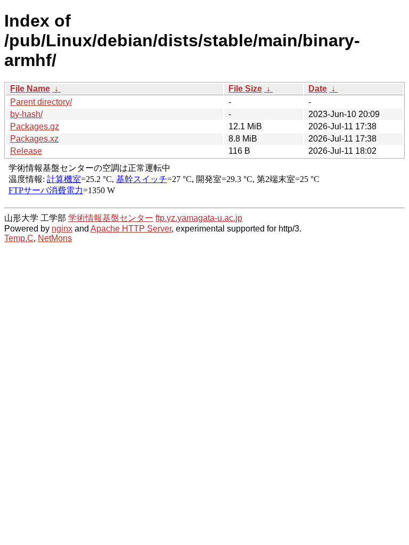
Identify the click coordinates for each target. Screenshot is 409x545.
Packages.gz (34, 126)
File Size (245, 88)
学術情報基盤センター (110, 217)
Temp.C (19, 238)
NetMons (55, 238)
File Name (30, 88)
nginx (62, 228)
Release (26, 150)
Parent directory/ (41, 101)
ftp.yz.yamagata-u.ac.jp (199, 217)
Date (317, 88)
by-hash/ (26, 114)
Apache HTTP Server (131, 228)
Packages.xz (34, 138)
